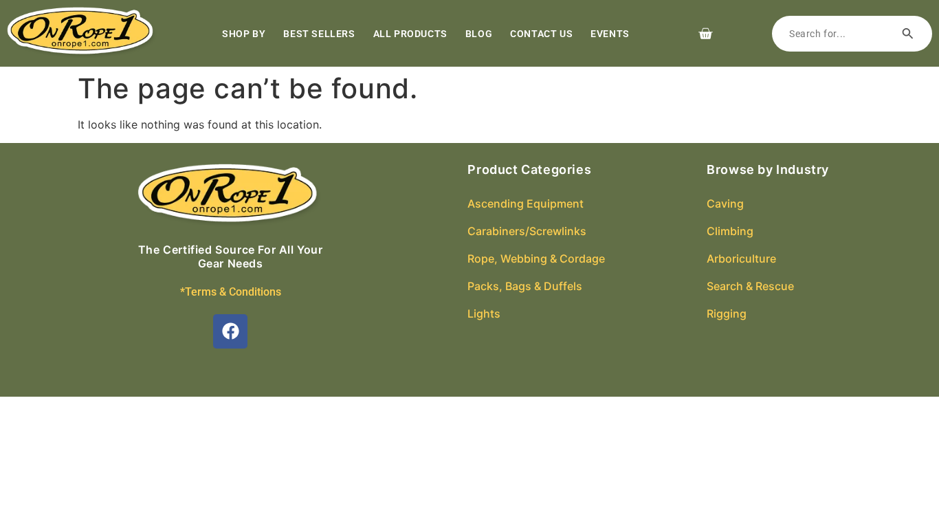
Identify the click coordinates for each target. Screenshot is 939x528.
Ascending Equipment (525, 203)
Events (610, 33)
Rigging (727, 313)
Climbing (730, 231)
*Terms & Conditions (230, 291)
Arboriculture (741, 258)
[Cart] (705, 33)
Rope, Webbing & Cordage (536, 258)
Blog (478, 33)
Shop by (243, 33)
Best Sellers (319, 33)
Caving (725, 203)
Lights (483, 313)
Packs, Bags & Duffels (524, 286)
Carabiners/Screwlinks (526, 231)
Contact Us (541, 33)
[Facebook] (230, 331)
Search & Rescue (750, 286)
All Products (410, 33)
